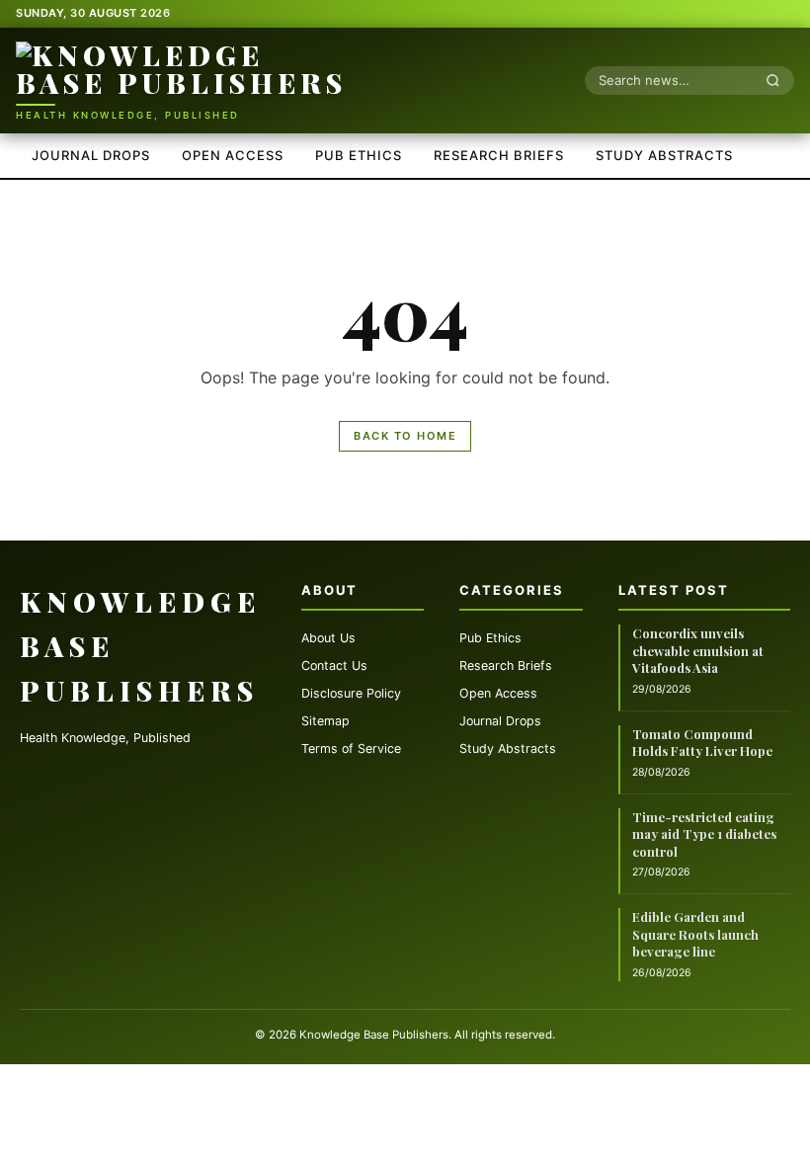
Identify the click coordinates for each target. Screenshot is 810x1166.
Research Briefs (499, 155)
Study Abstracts (664, 155)
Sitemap (325, 720)
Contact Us (334, 665)
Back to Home (405, 436)
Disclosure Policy (351, 693)
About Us (328, 637)
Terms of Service (351, 748)
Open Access (233, 155)
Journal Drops (91, 155)
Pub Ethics (358, 155)
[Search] (778, 80)
